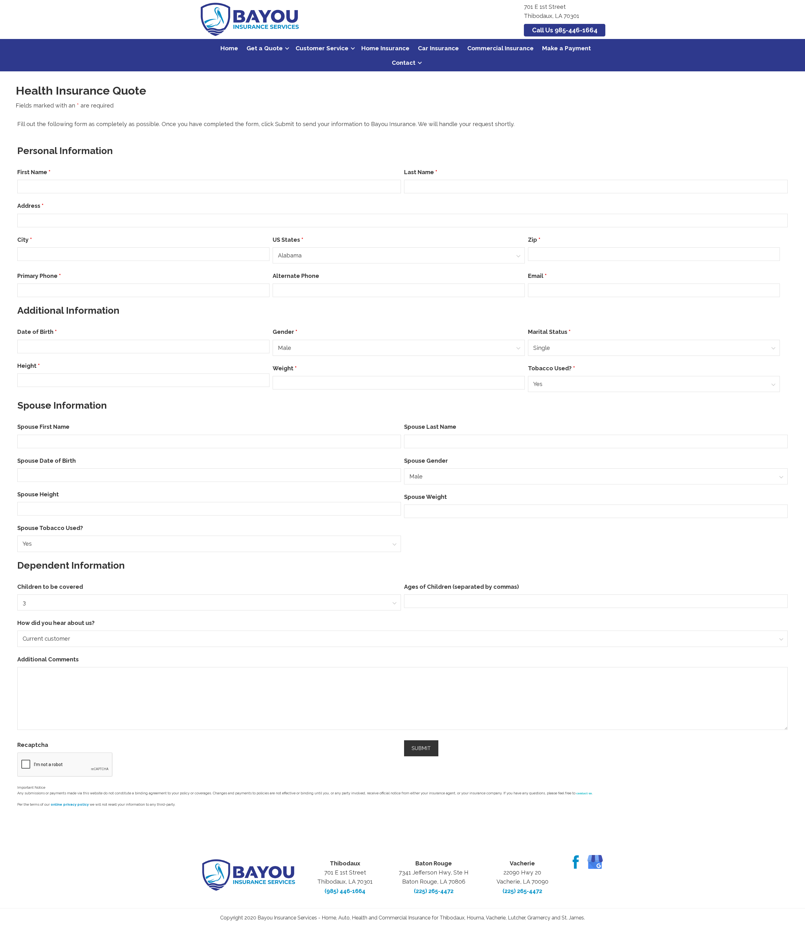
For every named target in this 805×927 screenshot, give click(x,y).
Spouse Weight (425, 497)
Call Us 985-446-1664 (564, 30)
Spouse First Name (43, 426)
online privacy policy (70, 805)
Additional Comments (48, 659)
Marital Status (549, 331)
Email (537, 276)
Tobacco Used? (551, 368)
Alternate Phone (296, 276)
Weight (285, 368)
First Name (34, 172)
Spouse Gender (426, 460)
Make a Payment (566, 48)
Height (28, 365)
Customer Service (322, 48)
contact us (584, 793)
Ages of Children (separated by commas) (461, 586)
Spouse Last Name (430, 426)
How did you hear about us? (56, 623)
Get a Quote (265, 48)
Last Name (420, 172)
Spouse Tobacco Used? (50, 528)
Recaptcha (32, 745)
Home (229, 48)
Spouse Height (38, 494)
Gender (285, 331)
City (24, 239)
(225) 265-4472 (433, 891)
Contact (403, 62)
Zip (534, 239)
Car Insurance (438, 48)
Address (30, 205)
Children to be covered (50, 586)
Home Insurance (385, 48)
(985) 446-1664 (345, 891)
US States (288, 239)
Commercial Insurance (500, 48)
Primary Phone (39, 276)
